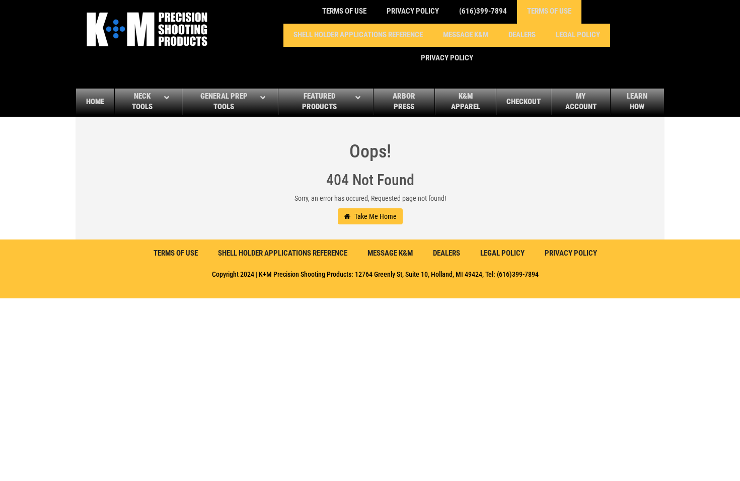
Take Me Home (375, 216)
